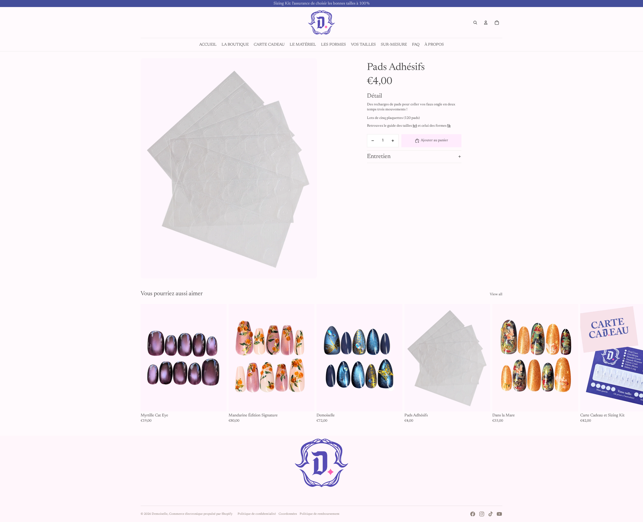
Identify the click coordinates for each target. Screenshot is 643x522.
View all (496, 294)
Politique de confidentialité (257, 513)
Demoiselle (160, 513)
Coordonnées (288, 513)
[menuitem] (208, 44)
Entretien (379, 157)
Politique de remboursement (320, 513)
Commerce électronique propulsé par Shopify (201, 513)
